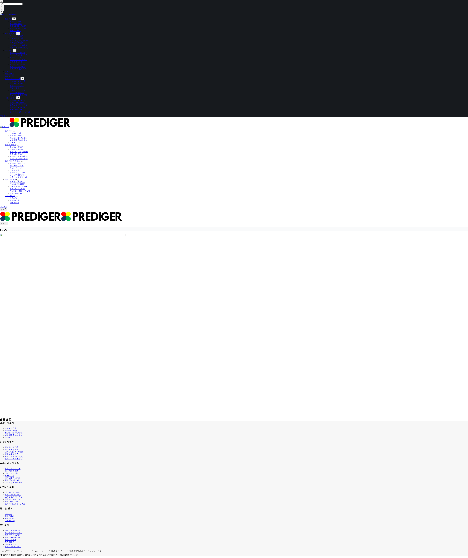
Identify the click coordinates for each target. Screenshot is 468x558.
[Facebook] (1, 420)
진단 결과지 (10, 542)
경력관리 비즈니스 (17, 182)
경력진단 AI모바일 (17, 189)
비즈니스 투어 (10, 179)
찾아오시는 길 (15, 142)
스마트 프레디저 (11, 544)
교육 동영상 (10, 521)
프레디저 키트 (10, 540)
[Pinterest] (7, 420)
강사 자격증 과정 (17, 166)
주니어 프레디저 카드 (13, 533)
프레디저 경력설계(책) (19, 159)
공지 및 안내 (10, 196)
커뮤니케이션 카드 (12, 537)
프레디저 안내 (15, 133)
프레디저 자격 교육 (12, 161)
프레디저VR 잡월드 (18, 184)
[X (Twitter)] (4, 420)
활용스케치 (14, 203)
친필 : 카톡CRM (16, 193)
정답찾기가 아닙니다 (18, 138)
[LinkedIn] (10, 420)
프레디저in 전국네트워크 (20, 191)
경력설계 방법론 (16, 154)
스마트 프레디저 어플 (18, 186)
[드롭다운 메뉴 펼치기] (14, 131)
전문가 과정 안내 (17, 168)
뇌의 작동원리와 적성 (18, 140)
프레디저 (8, 131)
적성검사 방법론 (16, 147)
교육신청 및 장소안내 (18, 177)
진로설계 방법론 (16, 149)
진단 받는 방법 (16, 135)
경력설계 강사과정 (17, 173)
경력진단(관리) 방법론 (19, 152)
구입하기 (3, 207)
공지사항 (13, 198)
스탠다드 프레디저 (12, 530)
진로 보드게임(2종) (12, 535)
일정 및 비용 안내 (17, 175)
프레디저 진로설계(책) (19, 156)
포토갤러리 (14, 200)
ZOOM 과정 (14, 170)
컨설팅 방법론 (10, 145)
